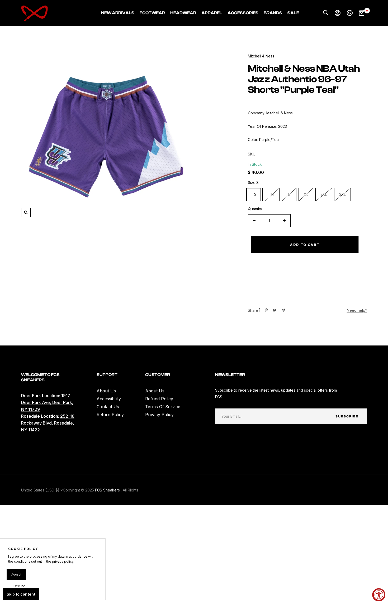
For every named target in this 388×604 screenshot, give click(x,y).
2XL (323, 194)
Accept (16, 574)
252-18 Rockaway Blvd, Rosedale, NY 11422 (47, 422)
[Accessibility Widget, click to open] (378, 594)
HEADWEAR (183, 13)
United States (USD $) (40, 490)
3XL (342, 194)
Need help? (357, 310)
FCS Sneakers (107, 490)
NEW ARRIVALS (117, 13)
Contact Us (108, 406)
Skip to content (21, 594)
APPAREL (211, 13)
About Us (106, 390)
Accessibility (109, 398)
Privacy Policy (159, 414)
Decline (19, 586)
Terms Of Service (162, 406)
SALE (293, 13)
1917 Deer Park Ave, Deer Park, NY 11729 (47, 402)
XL (306, 194)
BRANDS (273, 13)
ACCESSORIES (243, 13)
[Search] (325, 13)
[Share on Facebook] (259, 310)
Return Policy (110, 414)
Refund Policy (159, 398)
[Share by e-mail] (283, 310)
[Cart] (361, 13)
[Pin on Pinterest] (266, 310)
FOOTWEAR (152, 13)
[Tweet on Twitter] (274, 310)
